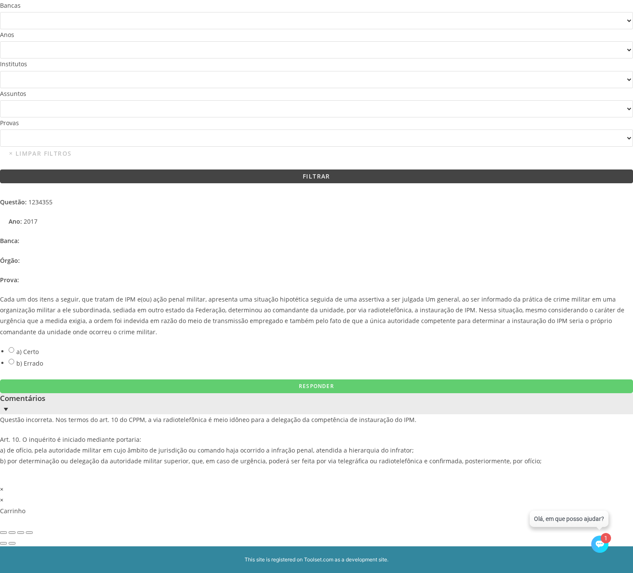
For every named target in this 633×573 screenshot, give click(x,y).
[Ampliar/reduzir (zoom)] (3, 532)
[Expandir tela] (12, 532)
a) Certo (27, 352)
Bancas (10, 5)
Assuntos (13, 93)
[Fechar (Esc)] (29, 532)
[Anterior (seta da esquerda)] (3, 543)
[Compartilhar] (20, 532)
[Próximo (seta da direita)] (12, 543)
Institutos (13, 64)
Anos (7, 35)
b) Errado (29, 363)
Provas (9, 123)
